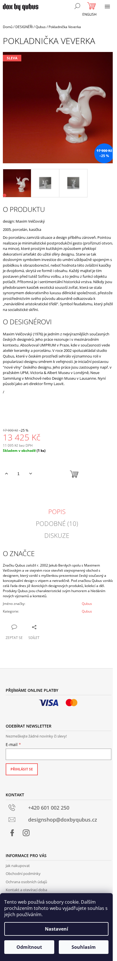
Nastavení (56, 929)
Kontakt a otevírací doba (26, 889)
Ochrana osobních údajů (26, 881)
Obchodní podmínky (23, 873)
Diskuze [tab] (56, 535)
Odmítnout (29, 947)
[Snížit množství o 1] (30, 474)
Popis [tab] (57, 511)
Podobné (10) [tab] (57, 523)
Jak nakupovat (18, 865)
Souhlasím (84, 947)
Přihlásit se (22, 769)
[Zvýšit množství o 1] (6, 474)
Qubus (87, 603)
